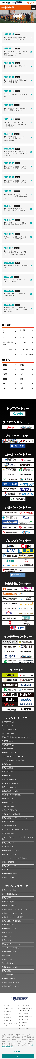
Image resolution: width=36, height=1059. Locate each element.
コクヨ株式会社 (7, 772)
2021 (21, 374)
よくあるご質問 (24, 1005)
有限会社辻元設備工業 (10, 810)
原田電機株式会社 (8, 833)
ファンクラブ (24, 1019)
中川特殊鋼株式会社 (9, 825)
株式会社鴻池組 (7, 768)
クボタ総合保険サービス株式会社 (13, 760)
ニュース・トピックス (9, 331)
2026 (5, 364)
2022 (5, 374)
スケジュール (10, 1014)
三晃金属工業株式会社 (10, 791)
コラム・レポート (9, 349)
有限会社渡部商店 (8, 862)
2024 (5, 369)
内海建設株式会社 (8, 745)
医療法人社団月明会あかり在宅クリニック (17, 737)
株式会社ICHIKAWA (9, 866)
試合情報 (23, 330)
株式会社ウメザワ (8, 748)
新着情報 (8, 1017)
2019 (21, 378)
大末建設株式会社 (8, 806)
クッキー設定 (18, 1051)
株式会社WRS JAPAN (10, 873)
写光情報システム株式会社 (11, 795)
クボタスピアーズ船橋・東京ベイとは (26, 1009)
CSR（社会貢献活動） (8, 343)
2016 (5, 388)
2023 (22, 369)
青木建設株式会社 (8, 722)
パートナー (6, 354)
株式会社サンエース (9, 787)
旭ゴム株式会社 (7, 725)
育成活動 (23, 342)
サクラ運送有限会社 (9, 779)
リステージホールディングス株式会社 (15, 858)
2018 (5, 383)
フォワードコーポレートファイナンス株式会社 (17, 838)
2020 (5, 378)
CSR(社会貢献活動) (26, 1016)
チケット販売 (10, 1008)
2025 (22, 364)
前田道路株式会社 (8, 846)
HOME (8, 1005)
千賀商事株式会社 (8, 741)
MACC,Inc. (6, 870)
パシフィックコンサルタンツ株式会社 (15, 829)
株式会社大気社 (7, 802)
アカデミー (23, 1022)
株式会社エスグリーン (10, 752)
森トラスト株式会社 (9, 854)
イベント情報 (24, 349)
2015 (21, 388)
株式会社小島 (6, 775)
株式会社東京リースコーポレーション (15, 818)
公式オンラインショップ (11, 1024)
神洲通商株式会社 (8, 798)
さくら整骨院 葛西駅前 (10, 783)
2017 (21, 383)
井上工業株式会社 (8, 733)
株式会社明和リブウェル (10, 850)
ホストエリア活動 (26, 354)
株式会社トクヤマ (8, 822)
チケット (6, 337)
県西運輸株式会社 (8, 764)
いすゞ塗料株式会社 (9, 729)
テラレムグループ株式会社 (11, 814)
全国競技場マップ (25, 1028)
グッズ (22, 337)
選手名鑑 (8, 1020)
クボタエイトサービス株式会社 (13, 756)
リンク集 (22, 1025)
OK (18, 1056)
